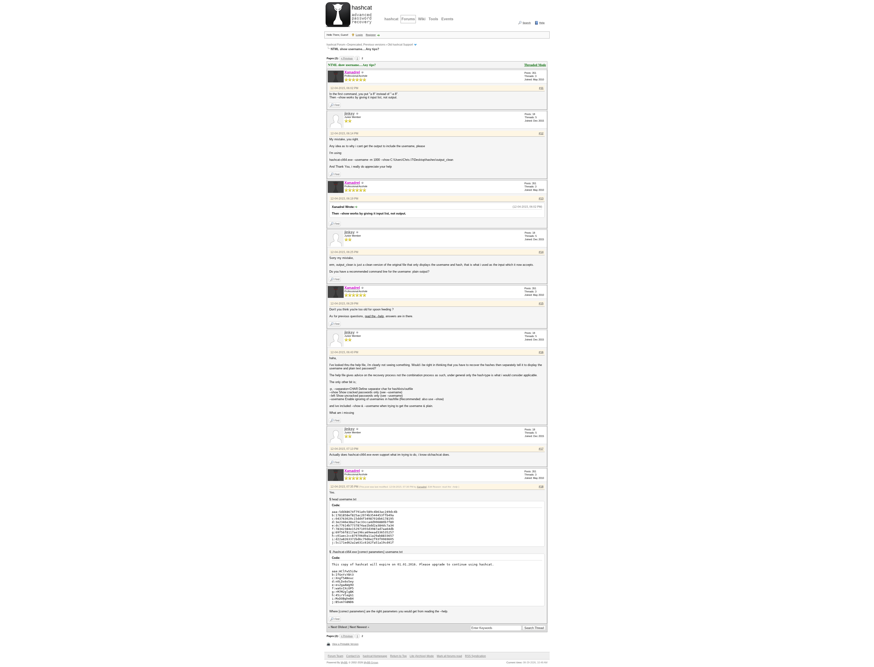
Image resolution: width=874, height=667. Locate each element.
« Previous (347, 58)
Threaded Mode (535, 64)
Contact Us (353, 656)
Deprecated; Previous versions (366, 44)
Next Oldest (339, 627)
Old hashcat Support (400, 44)
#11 (541, 88)
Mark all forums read (449, 656)
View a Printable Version (345, 644)
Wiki (421, 19)
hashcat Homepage (375, 656)
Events (447, 19)
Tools (433, 19)
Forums (408, 19)
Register (371, 34)
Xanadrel (422, 487)
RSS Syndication (475, 656)
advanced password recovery (361, 13)
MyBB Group (371, 662)
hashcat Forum (336, 44)
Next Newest (358, 627)
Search (527, 22)
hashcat (391, 19)
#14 (541, 252)
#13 (541, 198)
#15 (541, 303)
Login (359, 34)
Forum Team (335, 656)
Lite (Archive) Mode (422, 656)
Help (542, 22)
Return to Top (398, 656)
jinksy (349, 113)
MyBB (344, 662)
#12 (541, 133)
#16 (541, 352)
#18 (541, 486)
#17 (541, 448)
